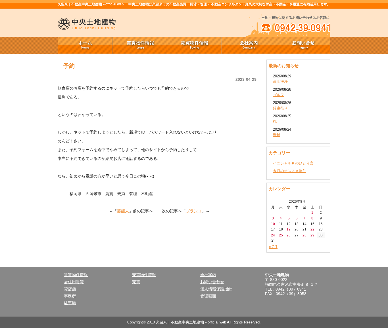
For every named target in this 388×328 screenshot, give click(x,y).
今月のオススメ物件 (289, 171)
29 (312, 235)
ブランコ (194, 211)
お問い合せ (303, 45)
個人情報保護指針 (216, 289)
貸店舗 (70, 289)
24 (273, 235)
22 (312, 229)
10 (273, 224)
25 (281, 235)
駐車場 (70, 303)
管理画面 (208, 296)
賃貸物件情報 (139, 45)
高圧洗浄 (280, 81)
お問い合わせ (212, 282)
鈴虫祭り (280, 108)
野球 (276, 135)
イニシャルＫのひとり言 (293, 163)
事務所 (70, 296)
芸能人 (123, 211)
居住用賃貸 (74, 282)
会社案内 (248, 45)
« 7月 (273, 247)
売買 (136, 282)
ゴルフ (278, 95)
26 (289, 235)
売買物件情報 (194, 45)
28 (304, 235)
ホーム (85, 45)
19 (289, 229)
